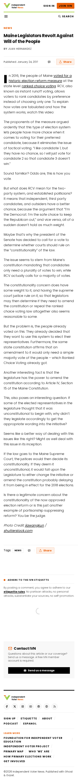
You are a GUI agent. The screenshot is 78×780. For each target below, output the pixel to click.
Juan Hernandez (20, 49)
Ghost (69, 771)
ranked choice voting (39, 86)
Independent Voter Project (27, 746)
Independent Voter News (28, 771)
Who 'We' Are (39, 751)
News (8, 28)
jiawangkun (34, 525)
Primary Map (14, 751)
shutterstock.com (18, 530)
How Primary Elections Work (28, 756)
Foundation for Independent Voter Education (33, 739)
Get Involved (14, 761)
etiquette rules (14, 591)
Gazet (10, 775)
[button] (10, 718)
